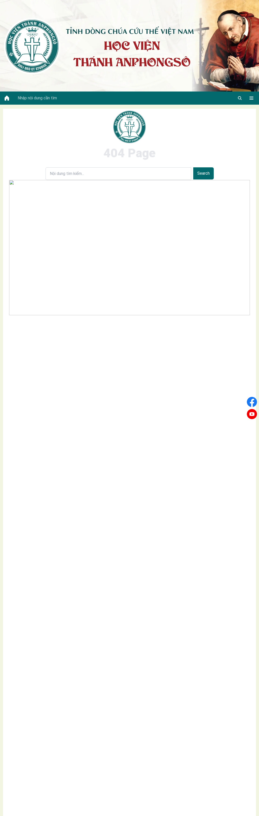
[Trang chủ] (7, 98)
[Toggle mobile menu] (251, 98)
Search (203, 173)
